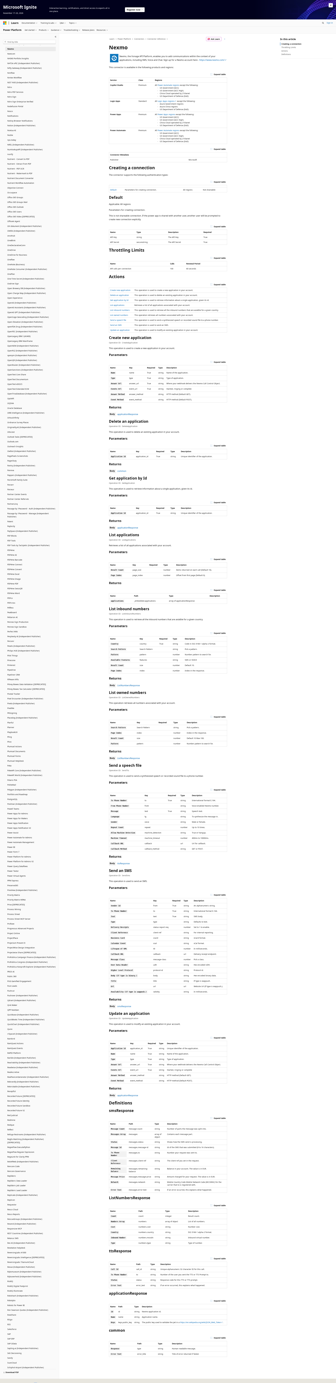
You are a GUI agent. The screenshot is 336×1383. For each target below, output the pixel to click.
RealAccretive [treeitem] (13, 1072)
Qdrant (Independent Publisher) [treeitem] (21, 1000)
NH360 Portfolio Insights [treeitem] (18, 58)
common (121, 471)
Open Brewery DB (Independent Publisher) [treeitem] (26, 288)
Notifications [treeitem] (12, 116)
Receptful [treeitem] (11, 1091)
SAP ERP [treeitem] (10, 1338)
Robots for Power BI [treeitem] (16, 1305)
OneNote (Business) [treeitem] (16, 264)
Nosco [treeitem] (10, 111)
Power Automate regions (168, 85)
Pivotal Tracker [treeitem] (13, 694)
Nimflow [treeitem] (11, 73)
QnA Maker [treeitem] (12, 1005)
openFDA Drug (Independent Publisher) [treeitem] (24, 326)
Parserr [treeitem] (10, 484)
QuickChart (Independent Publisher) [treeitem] (23, 1024)
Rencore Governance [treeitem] (16, 1171)
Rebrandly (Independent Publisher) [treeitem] (22, 1081)
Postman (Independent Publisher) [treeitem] (22, 804)
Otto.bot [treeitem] (11, 432)
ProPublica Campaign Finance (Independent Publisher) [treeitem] (31, 957)
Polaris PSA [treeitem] (12, 780)
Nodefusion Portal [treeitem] (15, 106)
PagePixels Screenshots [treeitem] (17, 456)
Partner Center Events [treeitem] (17, 494)
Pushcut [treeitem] (10, 991)
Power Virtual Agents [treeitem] (16, 876)
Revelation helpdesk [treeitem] (16, 1248)
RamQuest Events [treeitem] (15, 1048)
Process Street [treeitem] (13, 914)
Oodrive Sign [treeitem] (13, 283)
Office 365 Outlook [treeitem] (15, 207)
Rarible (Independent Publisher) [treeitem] (21, 1058)
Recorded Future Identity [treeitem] (18, 1101)
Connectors (139, 39)
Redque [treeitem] (10, 1125)
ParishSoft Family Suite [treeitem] (17, 480)
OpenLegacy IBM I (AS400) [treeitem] (18, 336)
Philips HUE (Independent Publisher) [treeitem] (23, 650)
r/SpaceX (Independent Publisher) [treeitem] (22, 1034)
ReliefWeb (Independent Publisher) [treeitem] (22, 1161)
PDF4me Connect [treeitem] (14, 564)
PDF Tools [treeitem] (11, 540)
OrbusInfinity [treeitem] (13, 417)
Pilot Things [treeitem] (12, 655)
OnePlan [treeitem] (11, 274)
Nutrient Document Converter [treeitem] (20, 178)
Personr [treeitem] (10, 641)
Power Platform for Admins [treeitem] (19, 856)
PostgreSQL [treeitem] (12, 799)
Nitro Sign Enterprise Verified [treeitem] (20, 101)
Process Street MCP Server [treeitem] (18, 919)
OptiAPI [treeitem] (10, 398)
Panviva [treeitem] (10, 470)
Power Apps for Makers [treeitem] (17, 818)
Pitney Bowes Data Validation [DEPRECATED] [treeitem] (26, 684)
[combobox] (29, 42)
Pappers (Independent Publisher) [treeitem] (22, 475)
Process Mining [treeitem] (14, 909)
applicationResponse (127, 414)
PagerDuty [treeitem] (12, 460)
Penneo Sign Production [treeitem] (17, 622)
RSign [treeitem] (9, 1319)
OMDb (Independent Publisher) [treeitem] (21, 231)
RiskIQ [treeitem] (10, 1281)
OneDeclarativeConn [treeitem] (16, 245)
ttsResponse (123, 863)
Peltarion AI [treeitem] (12, 617)
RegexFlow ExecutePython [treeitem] (18, 1147)
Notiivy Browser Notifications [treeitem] (20, 121)
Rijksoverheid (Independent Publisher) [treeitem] (24, 1276)
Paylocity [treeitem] (11, 526)
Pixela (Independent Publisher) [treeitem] (21, 703)
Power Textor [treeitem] (13, 871)
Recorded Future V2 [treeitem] (16, 1110)
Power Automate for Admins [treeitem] (19, 837)
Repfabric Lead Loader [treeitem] (17, 1190)
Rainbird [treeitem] (11, 1038)
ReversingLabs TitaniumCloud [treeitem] (20, 1262)
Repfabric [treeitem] (11, 1176)
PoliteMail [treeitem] (11, 785)
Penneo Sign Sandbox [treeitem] (17, 627)
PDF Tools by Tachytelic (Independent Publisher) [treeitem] (28, 545)
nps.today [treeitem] (11, 140)
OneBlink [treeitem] (11, 240)
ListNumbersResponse (128, 685)
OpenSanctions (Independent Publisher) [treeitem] (25, 370)
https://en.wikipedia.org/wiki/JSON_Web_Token (200, 1322)
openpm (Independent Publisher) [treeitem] (22, 355)
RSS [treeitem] (9, 1324)
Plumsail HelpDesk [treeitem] (15, 761)
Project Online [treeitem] (13, 933)
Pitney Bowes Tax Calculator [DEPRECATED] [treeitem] (26, 689)
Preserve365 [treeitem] (12, 885)
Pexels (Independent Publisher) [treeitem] (21, 646)
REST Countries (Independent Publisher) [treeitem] (25, 1233)
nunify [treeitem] (10, 154)
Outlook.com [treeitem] (12, 441)
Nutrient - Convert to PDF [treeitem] (18, 159)
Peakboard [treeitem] (12, 612)
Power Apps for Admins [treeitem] (17, 813)
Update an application (120, 330)
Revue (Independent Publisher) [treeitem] (21, 1267)
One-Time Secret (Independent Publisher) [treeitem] (25, 278)
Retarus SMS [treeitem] (13, 1238)
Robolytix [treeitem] (11, 1300)
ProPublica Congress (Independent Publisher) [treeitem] (27, 962)
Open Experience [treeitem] (14, 298)
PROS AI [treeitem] (10, 971)
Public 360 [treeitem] (11, 976)
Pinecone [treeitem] (11, 660)
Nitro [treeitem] (9, 87)
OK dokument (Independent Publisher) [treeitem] (24, 226)
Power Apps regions (166, 114)
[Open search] (323, 23)
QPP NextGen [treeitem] (13, 1010)
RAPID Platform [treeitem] (14, 1053)
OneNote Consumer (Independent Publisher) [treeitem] (27, 269)
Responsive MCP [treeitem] (14, 1228)
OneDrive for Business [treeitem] (17, 255)
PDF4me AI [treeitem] (12, 555)
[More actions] (224, 39)
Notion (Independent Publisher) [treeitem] (21, 125)
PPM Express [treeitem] (13, 880)
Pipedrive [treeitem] (11, 670)
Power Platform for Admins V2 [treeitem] (20, 861)
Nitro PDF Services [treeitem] (15, 92)
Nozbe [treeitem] (10, 135)
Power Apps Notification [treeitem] (17, 823)
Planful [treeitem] (10, 722)
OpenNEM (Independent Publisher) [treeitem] (22, 346)
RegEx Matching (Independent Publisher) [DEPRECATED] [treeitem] (25, 1141)
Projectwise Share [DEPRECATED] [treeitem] (21, 952)
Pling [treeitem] (9, 737)
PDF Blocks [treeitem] (12, 536)
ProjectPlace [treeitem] (12, 938)
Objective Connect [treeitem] (15, 188)
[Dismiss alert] (331, 5)
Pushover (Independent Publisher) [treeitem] (22, 995)
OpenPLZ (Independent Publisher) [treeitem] (22, 350)
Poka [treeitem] (9, 765)
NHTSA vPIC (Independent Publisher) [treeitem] (23, 63)
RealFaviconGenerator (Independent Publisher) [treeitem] (28, 1077)
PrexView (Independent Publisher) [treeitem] (22, 890)
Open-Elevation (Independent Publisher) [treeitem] (25, 322)
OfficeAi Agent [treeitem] (13, 221)
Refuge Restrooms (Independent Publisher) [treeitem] (26, 1134)
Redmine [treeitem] (11, 1120)
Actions (284, 51)
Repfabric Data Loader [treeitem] (17, 1181)
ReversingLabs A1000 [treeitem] (16, 1252)
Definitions (286, 54)
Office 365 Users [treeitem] (14, 211)
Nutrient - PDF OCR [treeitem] (15, 168)
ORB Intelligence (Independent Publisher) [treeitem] (25, 413)
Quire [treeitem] (9, 1029)
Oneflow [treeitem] (11, 259)
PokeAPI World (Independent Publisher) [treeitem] (24, 775)
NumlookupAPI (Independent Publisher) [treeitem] (25, 149)
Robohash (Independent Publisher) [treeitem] (22, 1295)
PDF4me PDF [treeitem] (12, 583)
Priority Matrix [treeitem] (13, 895)
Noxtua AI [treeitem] (11, 130)
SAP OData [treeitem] (12, 1343)
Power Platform (124, 39)
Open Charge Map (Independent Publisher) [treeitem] (26, 293)
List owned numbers (119, 315)
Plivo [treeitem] (9, 742)
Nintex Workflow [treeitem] (14, 77)
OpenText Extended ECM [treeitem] (18, 389)
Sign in (330, 23)
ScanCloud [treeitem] (12, 1362)
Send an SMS (116, 325)
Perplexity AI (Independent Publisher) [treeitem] (23, 636)
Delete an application (119, 295)
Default (113, 190)
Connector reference (156, 39)
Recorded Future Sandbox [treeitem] (18, 1105)
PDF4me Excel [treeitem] (13, 574)
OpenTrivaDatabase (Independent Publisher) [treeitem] (27, 393)
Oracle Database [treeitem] (14, 408)
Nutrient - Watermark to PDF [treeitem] (19, 173)
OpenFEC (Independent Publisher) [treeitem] (22, 331)
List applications (117, 305)
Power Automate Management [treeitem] (20, 842)
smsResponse (124, 1006)
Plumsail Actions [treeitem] (14, 746)
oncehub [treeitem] (11, 235)
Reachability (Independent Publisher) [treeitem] (23, 1062)
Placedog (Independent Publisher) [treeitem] (22, 717)
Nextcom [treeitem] (11, 53)
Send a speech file (118, 320)
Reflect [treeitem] (10, 1129)
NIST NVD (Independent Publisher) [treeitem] (22, 82)
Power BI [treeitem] (11, 847)
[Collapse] (55, 37)
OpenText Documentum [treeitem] (17, 379)
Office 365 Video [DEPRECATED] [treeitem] (21, 216)
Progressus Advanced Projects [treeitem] (20, 928)
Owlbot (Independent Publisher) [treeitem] (21, 451)
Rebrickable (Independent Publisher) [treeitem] (23, 1086)
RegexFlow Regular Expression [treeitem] (20, 1152)
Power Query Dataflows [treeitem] (17, 866)
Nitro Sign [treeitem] (11, 97)
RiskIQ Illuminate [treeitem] (15, 1291)
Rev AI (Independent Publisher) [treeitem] (21, 1243)
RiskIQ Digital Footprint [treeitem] (17, 1286)
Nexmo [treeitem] (10, 49)
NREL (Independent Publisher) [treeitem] (20, 144)
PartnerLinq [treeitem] (12, 504)
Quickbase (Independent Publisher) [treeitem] (23, 1014)
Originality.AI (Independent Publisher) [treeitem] (24, 427)
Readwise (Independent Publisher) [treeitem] (22, 1067)
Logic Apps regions (166, 101)
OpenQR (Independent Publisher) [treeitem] (22, 360)
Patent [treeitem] (10, 521)
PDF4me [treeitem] (10, 550)
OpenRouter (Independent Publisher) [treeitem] (23, 365)
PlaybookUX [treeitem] (12, 732)
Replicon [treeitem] (11, 1200)
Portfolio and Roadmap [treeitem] (17, 794)
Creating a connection (291, 44)
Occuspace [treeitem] (12, 192)
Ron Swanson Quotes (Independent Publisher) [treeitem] (27, 1310)
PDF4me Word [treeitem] (13, 593)
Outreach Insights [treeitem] (15, 446)
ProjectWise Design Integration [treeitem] (21, 947)
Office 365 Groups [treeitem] (15, 197)
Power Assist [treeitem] (12, 832)
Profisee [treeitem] (10, 923)
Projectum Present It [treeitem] (16, 943)
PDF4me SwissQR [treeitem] (14, 588)
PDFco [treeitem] (10, 598)
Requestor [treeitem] (11, 1204)
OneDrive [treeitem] (11, 250)
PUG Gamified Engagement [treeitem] (19, 981)
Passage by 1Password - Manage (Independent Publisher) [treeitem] (28, 515)
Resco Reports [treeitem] (13, 1214)
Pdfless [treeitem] (10, 607)
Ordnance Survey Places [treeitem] (18, 422)
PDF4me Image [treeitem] (14, 579)
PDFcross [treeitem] (11, 603)
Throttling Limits (288, 47)
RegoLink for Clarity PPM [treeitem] (18, 1156)
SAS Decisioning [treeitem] (14, 1353)
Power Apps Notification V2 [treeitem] (19, 828)
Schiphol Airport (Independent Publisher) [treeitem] (25, 1367)
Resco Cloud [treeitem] (12, 1209)
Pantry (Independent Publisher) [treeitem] (21, 465)
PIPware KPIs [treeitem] (13, 679)
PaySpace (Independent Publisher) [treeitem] (22, 531)
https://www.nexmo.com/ (212, 60)
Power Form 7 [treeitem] (13, 852)
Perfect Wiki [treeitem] (12, 631)
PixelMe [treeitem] (10, 708)
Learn (111, 39)
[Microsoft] (5, 23)
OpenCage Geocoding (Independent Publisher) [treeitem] (28, 317)
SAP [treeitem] (9, 1334)
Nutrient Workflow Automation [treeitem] (20, 183)
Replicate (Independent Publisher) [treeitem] (22, 1195)
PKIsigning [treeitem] (12, 713)
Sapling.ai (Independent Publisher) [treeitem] (22, 1348)
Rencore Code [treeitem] (13, 1166)
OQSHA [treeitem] (10, 403)
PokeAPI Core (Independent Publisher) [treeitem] (24, 770)
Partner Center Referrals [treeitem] (18, 499)
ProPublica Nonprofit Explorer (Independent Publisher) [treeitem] (31, 967)
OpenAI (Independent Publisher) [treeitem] (21, 303)
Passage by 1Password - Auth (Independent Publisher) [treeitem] (31, 508)
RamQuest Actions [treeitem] (15, 1043)
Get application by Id (119, 300)
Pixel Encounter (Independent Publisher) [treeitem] (25, 698)
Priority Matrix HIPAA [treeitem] (16, 899)
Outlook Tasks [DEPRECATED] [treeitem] (20, 437)
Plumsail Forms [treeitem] (14, 756)
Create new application (120, 290)
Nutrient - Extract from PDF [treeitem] (19, 164)
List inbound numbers (120, 310)
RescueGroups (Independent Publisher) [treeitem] (24, 1219)
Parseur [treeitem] (10, 489)
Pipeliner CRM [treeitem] (13, 674)
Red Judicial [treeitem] (12, 1115)
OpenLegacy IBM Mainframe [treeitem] (20, 341)
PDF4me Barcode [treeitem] (14, 560)
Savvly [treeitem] (10, 1358)
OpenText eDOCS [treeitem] (14, 384)
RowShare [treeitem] (11, 1315)
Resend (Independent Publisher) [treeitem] (21, 1224)
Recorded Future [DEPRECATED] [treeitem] (21, 1096)
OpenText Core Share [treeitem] (16, 374)
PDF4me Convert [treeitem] (14, 569)
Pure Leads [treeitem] (12, 986)
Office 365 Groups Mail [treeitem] (17, 202)
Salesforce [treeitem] (11, 1329)
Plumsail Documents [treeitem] (16, 751)
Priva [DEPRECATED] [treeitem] (16, 904)
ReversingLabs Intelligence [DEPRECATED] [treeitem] (25, 1257)
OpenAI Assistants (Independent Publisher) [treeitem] (26, 307)
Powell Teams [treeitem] (13, 809)
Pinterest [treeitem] (11, 665)
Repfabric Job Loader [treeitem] (16, 1185)
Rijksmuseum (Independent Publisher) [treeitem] (24, 1271)
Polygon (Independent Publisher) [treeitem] (21, 789)
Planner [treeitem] (10, 727)
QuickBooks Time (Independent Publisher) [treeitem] (25, 1019)
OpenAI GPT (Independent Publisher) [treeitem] (23, 312)
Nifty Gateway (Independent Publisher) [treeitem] (24, 68)
